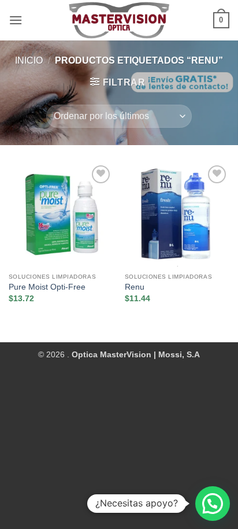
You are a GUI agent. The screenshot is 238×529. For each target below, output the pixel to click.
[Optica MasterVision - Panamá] (119, 20)
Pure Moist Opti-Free (47, 287)
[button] (16, 20)
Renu (134, 287)
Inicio (29, 60)
